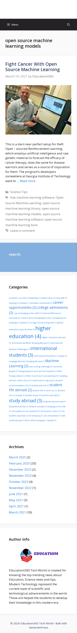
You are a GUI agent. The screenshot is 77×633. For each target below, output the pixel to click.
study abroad (25, 400)
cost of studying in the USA (27, 313)
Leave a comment (22, 230)
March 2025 (17, 457)
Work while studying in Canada (40, 420)
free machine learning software (32, 197)
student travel (33, 395)
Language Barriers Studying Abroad (26, 361)
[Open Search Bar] (68, 24)
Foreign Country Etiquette (43, 322)
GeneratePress (38, 627)
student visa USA (51, 395)
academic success (18, 298)
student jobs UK (40, 385)
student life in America (44, 390)
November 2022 (20, 488)
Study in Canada (38, 406)
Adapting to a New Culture (42, 298)
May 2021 (16, 500)
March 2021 (17, 512)
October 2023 (18, 482)
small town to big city (44, 380)
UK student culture (51, 411)
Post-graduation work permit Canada (37, 371)
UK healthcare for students (26, 411)
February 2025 (19, 463)
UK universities (52, 415)
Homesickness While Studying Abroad (31, 343)
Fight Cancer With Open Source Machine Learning (32, 66)
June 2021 (16, 494)
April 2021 (16, 506)
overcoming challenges (41, 366)
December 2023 (20, 469)
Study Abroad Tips (18, 406)
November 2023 (20, 475)
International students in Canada (50, 356)
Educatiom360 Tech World (38, 9)
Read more (27, 181)
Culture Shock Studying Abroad (37, 318)
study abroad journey (54, 401)
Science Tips (19, 192)
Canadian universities (41, 303)
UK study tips (36, 415)
